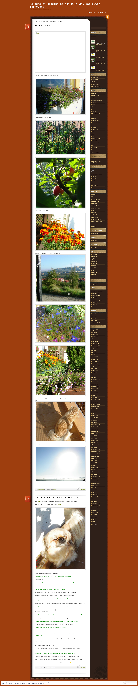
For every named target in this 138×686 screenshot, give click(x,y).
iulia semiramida (96, 205)
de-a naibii (94, 320)
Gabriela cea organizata (97, 300)
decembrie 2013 (96, 424)
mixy (93, 125)
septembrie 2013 (96, 431)
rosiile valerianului (96, 219)
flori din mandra (96, 199)
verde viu (94, 306)
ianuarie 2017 (95, 363)
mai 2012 (94, 465)
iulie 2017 (94, 350)
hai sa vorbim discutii (97, 322)
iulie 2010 (94, 514)
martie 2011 (95, 496)
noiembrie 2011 (95, 478)
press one (94, 263)
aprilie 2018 (95, 334)
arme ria (94, 194)
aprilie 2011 (95, 494)
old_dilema (95, 261)
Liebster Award (49, 669)
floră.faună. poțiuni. (100, 44)
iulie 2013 (94, 435)
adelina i (94, 93)
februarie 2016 (95, 375)
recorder (94, 265)
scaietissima (95, 140)
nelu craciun (95, 215)
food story (94, 247)
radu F (93, 136)
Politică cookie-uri (40, 683)
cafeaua (94, 98)
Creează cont (95, 77)
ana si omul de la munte (97, 174)
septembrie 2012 (96, 456)
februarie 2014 (95, 420)
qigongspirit (95, 284)
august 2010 (95, 512)
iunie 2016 (94, 368)
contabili (42, 669)
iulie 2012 (94, 460)
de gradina (54, 489)
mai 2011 (94, 492)
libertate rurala (95, 120)
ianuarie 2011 (95, 501)
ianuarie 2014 (95, 422)
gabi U (93, 259)
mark (93, 210)
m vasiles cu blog (96, 122)
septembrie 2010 (96, 510)
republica (94, 268)
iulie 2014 (94, 411)
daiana (93, 104)
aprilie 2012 (95, 467)
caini (39, 669)
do (92, 109)
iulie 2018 (94, 332)
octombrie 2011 (95, 481)
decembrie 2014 (96, 399)
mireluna (94, 212)
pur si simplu (95, 233)
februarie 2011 (95, 499)
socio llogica (95, 272)
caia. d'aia (94, 254)
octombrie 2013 (96, 429)
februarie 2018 (95, 339)
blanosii (94, 313)
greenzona (94, 203)
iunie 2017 (94, 352)
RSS (107, 17)
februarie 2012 (95, 472)
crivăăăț (94, 102)
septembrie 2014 (96, 406)
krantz (93, 180)
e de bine (94, 176)
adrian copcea (95, 293)
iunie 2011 (94, 490)
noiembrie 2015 (96, 381)
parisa (93, 183)
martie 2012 (95, 469)
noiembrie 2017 (96, 341)
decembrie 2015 (96, 379)
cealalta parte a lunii (97, 100)
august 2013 (95, 433)
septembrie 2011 (96, 483)
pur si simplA (95, 217)
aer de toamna (42, 25)
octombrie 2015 (96, 384)
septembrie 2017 (96, 345)
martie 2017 (95, 359)
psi (93, 131)
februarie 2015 (95, 397)
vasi (93, 224)
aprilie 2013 (95, 440)
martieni (54, 669)
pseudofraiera (95, 129)
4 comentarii (82, 489)
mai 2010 (94, 519)
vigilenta (53, 491)
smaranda (94, 240)
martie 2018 (95, 336)
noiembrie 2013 (96, 426)
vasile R (94, 226)
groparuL (94, 178)
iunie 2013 (94, 438)
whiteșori (94, 149)
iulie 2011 (94, 487)
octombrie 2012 (96, 454)
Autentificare (95, 79)
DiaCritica (94, 107)
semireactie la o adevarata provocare (56, 497)
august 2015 (95, 388)
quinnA (93, 134)
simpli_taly (94, 304)
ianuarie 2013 (95, 447)
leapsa (45, 669)
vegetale (50, 491)
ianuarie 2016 (95, 377)
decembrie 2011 (96, 476)
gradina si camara (96, 201)
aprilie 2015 (95, 393)
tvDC (93, 187)
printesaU (94, 127)
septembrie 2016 (96, 366)
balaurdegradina (41, 489)
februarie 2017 (95, 361)
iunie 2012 (94, 463)
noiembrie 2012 (96, 451)
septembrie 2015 (96, 386)
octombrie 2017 (96, 343)
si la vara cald (95, 143)
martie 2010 (95, 521)
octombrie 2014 (96, 404)
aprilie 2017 (95, 357)
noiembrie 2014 (96, 402)
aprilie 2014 (95, 415)
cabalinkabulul (95, 95)
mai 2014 (94, 413)
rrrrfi (93, 270)
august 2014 (95, 408)
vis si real (94, 147)
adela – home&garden (97, 291)
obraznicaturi (95, 302)
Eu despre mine (102, 12)
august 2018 (95, 330)
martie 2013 (95, 442)
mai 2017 (94, 354)
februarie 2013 (95, 445)
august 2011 (95, 485)
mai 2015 (94, 390)
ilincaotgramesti (96, 113)
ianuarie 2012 (95, 474)
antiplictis (94, 297)
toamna (45, 491)
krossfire (94, 118)
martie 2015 (95, 395)
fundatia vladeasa (96, 159)
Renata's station (96, 138)
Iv (92, 116)
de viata (54, 667)
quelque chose (41, 491)
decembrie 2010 (96, 503)
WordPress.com (96, 86)
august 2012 (95, 458)
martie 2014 (95, 417)
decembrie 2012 (96, 449)
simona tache (95, 185)
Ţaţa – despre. (95, 152)
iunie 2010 (94, 517)
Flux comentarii (95, 84)
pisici (57, 669)
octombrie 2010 (96, 508)
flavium (94, 111)
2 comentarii (82, 667)
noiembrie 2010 (96, 505)
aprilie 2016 (95, 370)
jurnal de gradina (96, 208)
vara (48, 491)
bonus (59, 504)
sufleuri (94, 274)
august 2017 (95, 348)
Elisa (93, 196)
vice (93, 277)
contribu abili (95, 256)
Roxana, (40, 501)
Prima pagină (91, 12)
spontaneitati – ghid (97, 221)
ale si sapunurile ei (96, 295)
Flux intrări (94, 82)
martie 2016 (95, 372)
